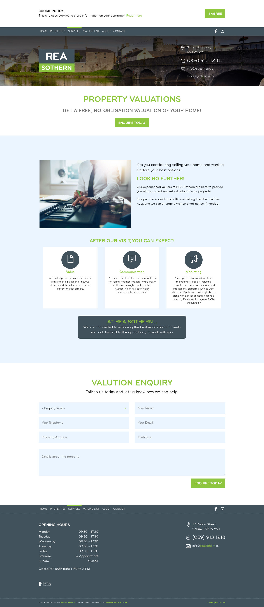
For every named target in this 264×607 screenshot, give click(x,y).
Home (43, 31)
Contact (119, 31)
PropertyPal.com (116, 603)
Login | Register (216, 603)
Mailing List (91, 31)
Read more (134, 15)
